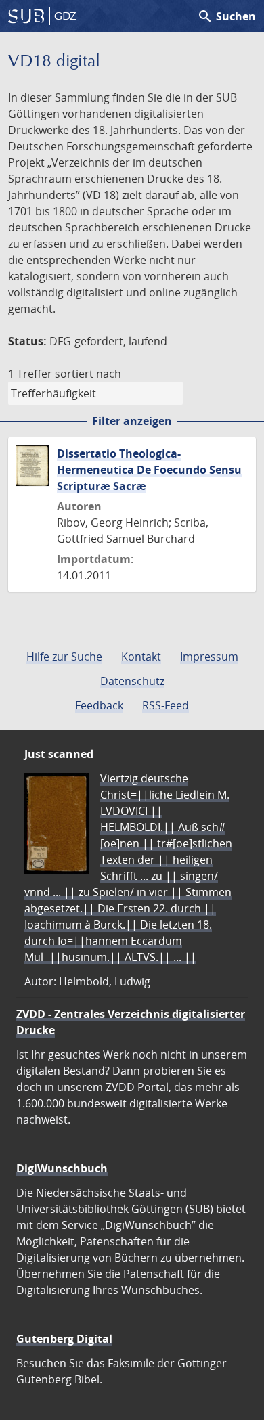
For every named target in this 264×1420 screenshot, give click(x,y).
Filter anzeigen (132, 421)
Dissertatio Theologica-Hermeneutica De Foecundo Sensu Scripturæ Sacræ (149, 469)
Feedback (99, 705)
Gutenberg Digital (64, 1338)
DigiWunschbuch (62, 1168)
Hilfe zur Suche (64, 656)
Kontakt (141, 656)
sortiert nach (88, 373)
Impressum (209, 656)
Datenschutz (132, 680)
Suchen (226, 16)
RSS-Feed (165, 705)
